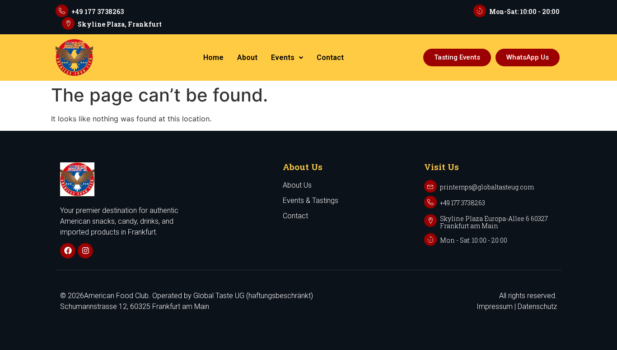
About (247, 57)
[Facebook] (67, 250)
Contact (330, 57)
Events (282, 57)
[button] (287, 57)
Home (213, 57)
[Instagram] (85, 250)
